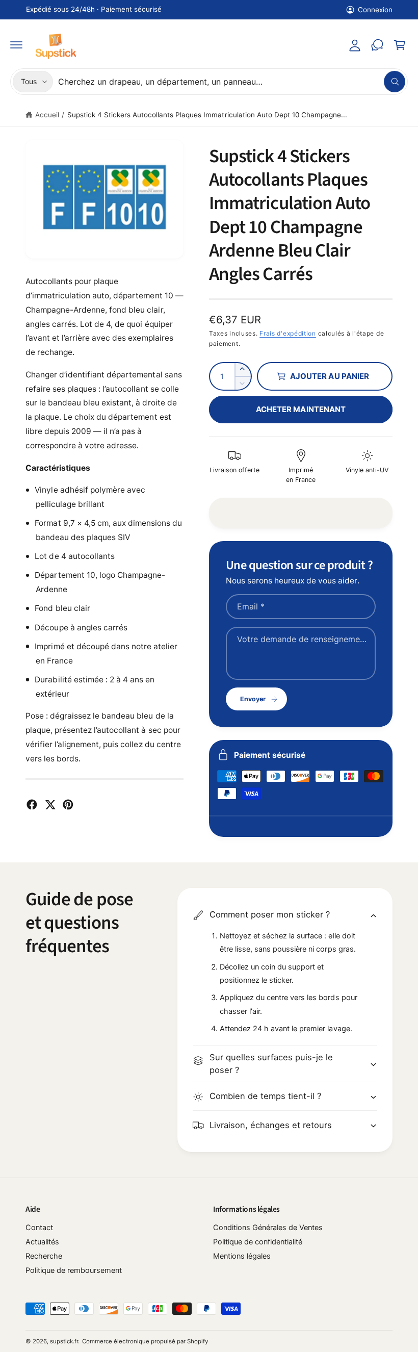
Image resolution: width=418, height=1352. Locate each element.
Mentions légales (242, 1256)
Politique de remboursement (73, 1270)
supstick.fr (64, 1341)
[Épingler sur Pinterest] (68, 804)
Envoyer (253, 699)
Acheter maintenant (301, 409)
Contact (39, 1227)
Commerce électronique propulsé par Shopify (145, 1341)
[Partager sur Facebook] (31, 804)
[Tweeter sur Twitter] (50, 804)
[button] (16, 45)
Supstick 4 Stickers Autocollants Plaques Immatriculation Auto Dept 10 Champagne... (207, 115)
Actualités (42, 1241)
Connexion (375, 10)
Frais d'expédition (287, 333)
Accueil (47, 115)
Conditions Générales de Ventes (268, 1227)
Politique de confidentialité (257, 1241)
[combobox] (232, 81)
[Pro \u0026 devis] (377, 45)
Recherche (43, 1256)
